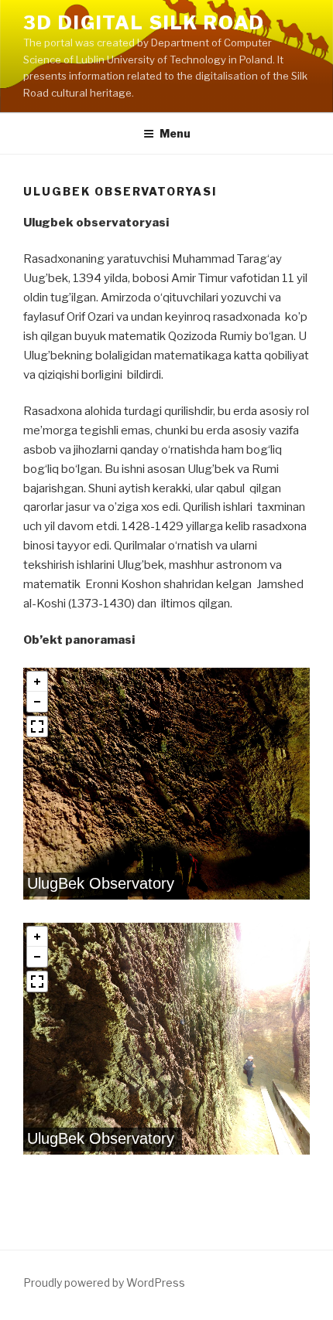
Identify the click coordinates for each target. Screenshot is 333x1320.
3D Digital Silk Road (144, 23)
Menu (175, 133)
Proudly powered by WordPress (104, 1282)
